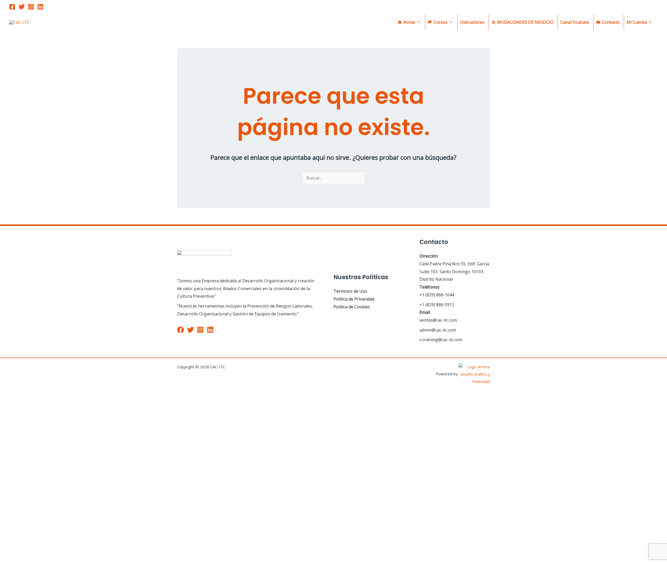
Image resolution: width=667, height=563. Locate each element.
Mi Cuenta (637, 22)
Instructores (472, 22)
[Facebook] (12, 7)
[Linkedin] (40, 7)
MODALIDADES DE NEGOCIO (525, 22)
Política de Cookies (352, 307)
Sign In (50, 551)
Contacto (611, 22)
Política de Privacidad (354, 299)
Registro (34, 551)
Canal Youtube (574, 22)
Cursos (440, 22)
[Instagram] (31, 7)
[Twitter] (21, 7)
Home (409, 22)
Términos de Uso (350, 291)
